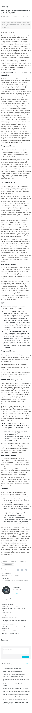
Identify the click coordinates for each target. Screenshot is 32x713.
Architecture (20, 558)
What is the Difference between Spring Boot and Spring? (16, 691)
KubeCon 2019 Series (7, 604)
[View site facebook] (22, 570)
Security (12, 558)
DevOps (4, 558)
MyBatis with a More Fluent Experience (12, 668)
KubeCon (22, 561)
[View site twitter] (26, 570)
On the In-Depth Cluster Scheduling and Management (15, 699)
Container (5, 561)
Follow (16, 593)
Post (26, 656)
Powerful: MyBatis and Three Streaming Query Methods (16, 688)
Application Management (8, 564)
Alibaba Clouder (5, 16)
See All (27, 663)
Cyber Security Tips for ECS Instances (10, 575)
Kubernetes (13, 561)
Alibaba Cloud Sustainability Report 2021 (12, 671)
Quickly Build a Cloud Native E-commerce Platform (14, 615)
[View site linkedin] (18, 570)
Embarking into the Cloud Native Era (10, 633)
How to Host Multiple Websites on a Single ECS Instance (14, 580)
